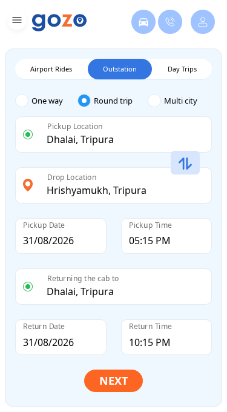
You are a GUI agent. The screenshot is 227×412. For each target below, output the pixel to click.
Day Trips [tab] (182, 68)
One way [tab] (47, 100)
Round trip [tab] (113, 100)
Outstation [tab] (120, 68)
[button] (15, 22)
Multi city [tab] (180, 100)
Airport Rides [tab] (51, 68)
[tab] (46, 101)
